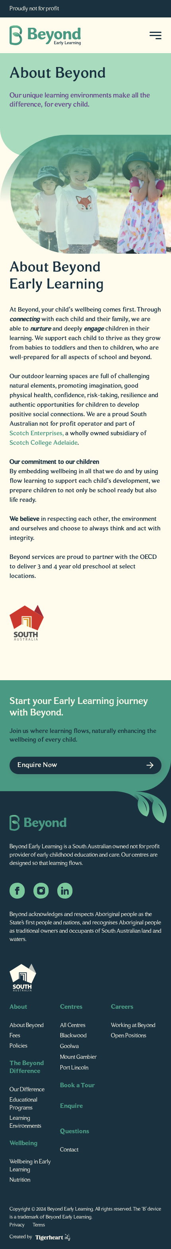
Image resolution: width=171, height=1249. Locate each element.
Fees (15, 1036)
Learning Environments (25, 1122)
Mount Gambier (78, 1057)
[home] (45, 35)
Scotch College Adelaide (44, 443)
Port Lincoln (74, 1068)
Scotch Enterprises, (37, 433)
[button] (153, 35)
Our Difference (27, 1089)
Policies (18, 1046)
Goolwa (69, 1046)
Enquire (71, 1106)
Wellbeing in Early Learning (30, 1165)
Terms (39, 1225)
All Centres (73, 1025)
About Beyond (27, 1025)
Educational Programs (23, 1104)
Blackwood (73, 1036)
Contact (69, 1150)
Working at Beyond (133, 1025)
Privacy (17, 1225)
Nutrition (20, 1180)
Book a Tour (77, 1085)
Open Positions (128, 1036)
